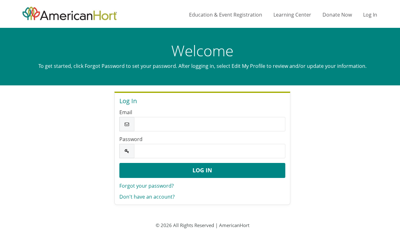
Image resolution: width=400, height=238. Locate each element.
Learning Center (292, 14)
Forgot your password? (146, 185)
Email (125, 112)
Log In (370, 14)
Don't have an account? (147, 196)
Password (130, 139)
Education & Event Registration (225, 14)
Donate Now (337, 14)
